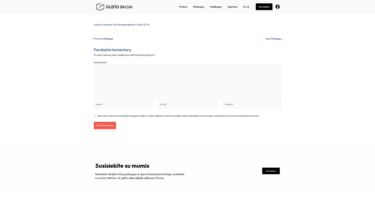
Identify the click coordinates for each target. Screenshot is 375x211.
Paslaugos (198, 6)
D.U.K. (246, 6)
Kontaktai (264, 6)
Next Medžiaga (275, 38)
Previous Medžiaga (102, 38)
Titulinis (183, 6)
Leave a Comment (103, 24)
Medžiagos (216, 6)
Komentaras (101, 62)
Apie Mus (232, 6)
